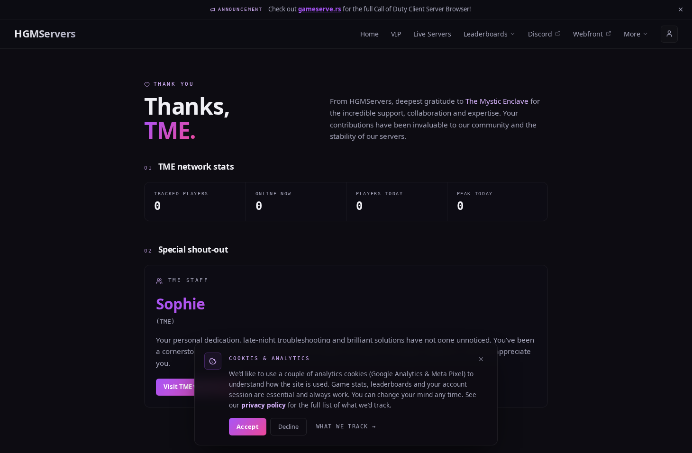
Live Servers (432, 33)
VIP (396, 33)
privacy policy (263, 404)
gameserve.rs (319, 9)
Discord (540, 33)
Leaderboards (486, 33)
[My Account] (669, 33)
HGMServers (45, 33)
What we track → (346, 426)
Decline (288, 426)
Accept (248, 426)
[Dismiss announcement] (680, 9)
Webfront (588, 33)
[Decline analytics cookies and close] (481, 359)
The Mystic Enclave (496, 101)
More (632, 33)
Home (369, 33)
